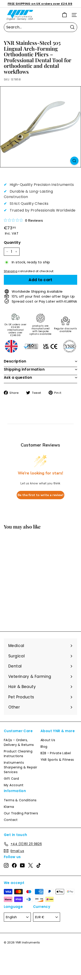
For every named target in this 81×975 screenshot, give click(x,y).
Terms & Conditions (20, 800)
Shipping (10, 271)
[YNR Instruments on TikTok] (38, 865)
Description (15, 361)
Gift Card (11, 778)
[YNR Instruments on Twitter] (30, 865)
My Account (14, 785)
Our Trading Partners (21, 813)
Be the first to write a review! (40, 495)
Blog (43, 746)
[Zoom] (74, 161)
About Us (47, 740)
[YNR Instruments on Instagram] (6, 865)
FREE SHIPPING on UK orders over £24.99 (40, 4)
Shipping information (24, 369)
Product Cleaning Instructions (18, 753)
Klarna (9, 806)
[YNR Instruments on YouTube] (22, 865)
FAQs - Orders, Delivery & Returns (19, 742)
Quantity (12, 242)
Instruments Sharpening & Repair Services (20, 767)
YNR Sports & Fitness (57, 759)
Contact (11, 820)
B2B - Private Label (55, 753)
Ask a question (18, 377)
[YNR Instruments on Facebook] (14, 865)
